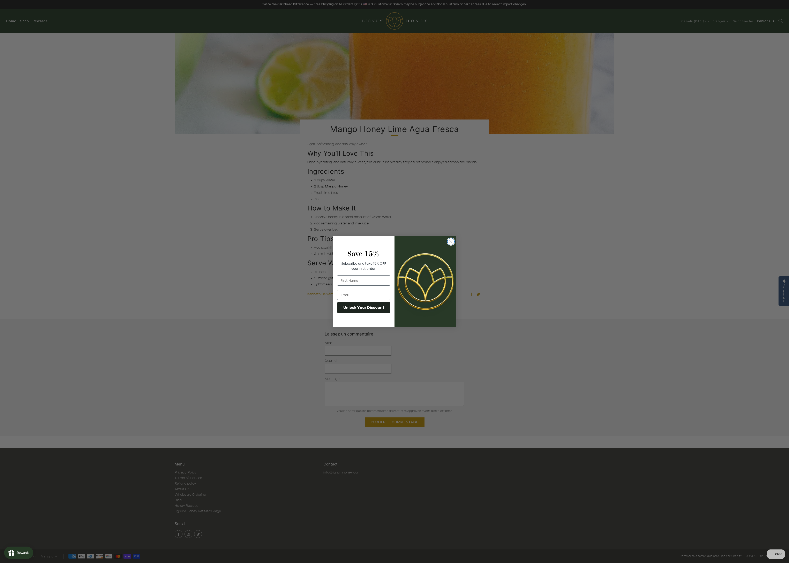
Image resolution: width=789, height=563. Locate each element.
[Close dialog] (450, 241)
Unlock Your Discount (363, 307)
